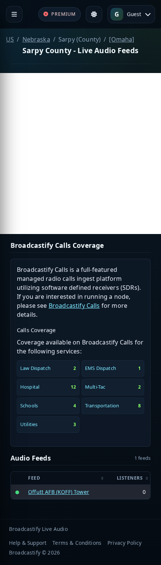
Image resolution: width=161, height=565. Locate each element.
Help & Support (27, 542)
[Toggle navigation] (14, 14)
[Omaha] (121, 39)
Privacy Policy (124, 542)
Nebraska (36, 39)
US (10, 39)
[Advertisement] (80, 153)
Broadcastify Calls (74, 305)
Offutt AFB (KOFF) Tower (58, 491)
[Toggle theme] (94, 14)
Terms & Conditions (76, 542)
